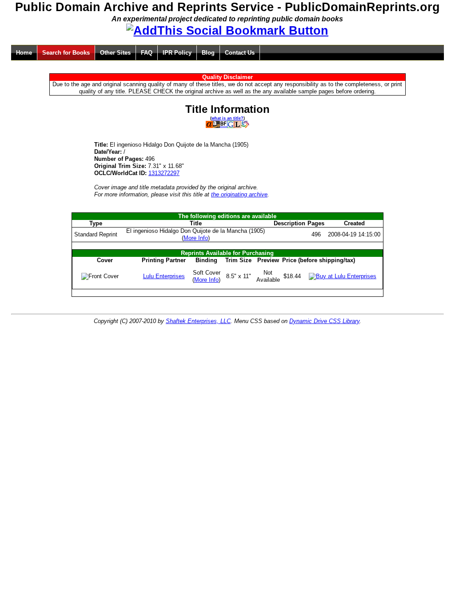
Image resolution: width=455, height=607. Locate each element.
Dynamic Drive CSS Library (324, 321)
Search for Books (66, 52)
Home (24, 52)
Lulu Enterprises (164, 276)
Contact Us (240, 52)
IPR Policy (177, 52)
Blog (208, 52)
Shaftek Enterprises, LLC (198, 321)
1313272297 (164, 173)
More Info (196, 238)
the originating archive (239, 194)
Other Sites (115, 52)
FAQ (146, 52)
